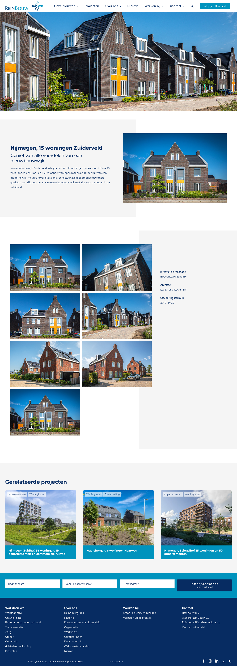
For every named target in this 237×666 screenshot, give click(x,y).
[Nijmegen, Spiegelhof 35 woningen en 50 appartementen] (60, 598)
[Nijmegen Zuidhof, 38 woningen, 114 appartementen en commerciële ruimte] (60, 492)
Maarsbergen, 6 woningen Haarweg (150, 580)
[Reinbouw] (24, 2)
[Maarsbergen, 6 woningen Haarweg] (177, 492)
